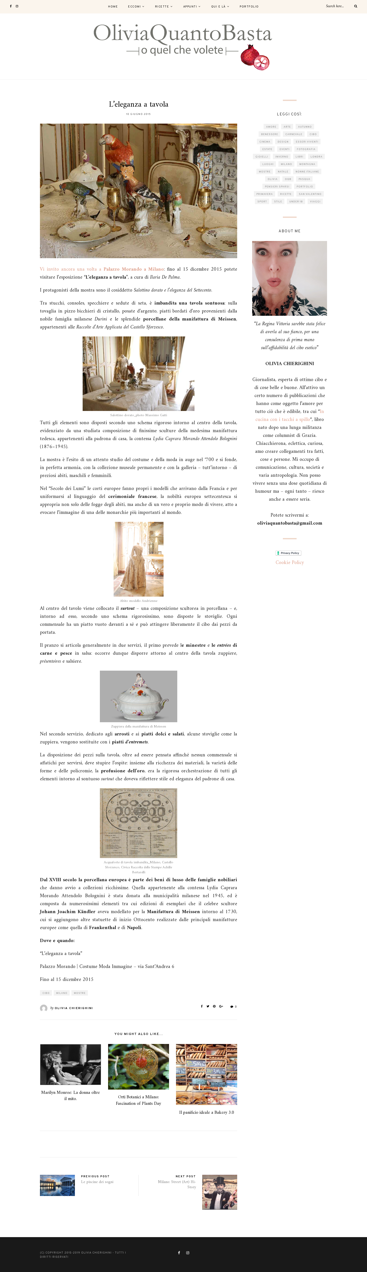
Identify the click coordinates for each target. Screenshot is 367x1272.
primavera (264, 194)
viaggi (315, 201)
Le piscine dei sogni (97, 1182)
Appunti (190, 6)
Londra (317, 157)
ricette (286, 194)
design (283, 142)
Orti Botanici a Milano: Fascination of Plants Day (138, 1100)
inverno (281, 157)
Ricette (162, 6)
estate (267, 149)
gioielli (261, 157)
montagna (307, 164)
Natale (283, 171)
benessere (269, 134)
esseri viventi (307, 142)
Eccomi (134, 6)
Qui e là (218, 6)
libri (299, 157)
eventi (285, 149)
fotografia (306, 149)
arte (287, 127)
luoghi (268, 164)
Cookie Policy (290, 562)
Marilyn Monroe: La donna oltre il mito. (70, 1096)
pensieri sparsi (277, 186)
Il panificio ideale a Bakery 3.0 (206, 1112)
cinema (264, 142)
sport (262, 201)
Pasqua (304, 179)
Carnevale (293, 134)
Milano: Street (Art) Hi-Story (177, 1185)
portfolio (305, 186)
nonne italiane (307, 171)
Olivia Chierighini (74, 1008)
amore (271, 127)
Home (113, 6)
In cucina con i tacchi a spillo (289, 415)
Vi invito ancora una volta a (102, 269)
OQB (288, 179)
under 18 (296, 201)
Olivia (273, 179)
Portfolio (249, 6)
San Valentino (310, 194)
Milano (61, 993)
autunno (305, 127)
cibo (46, 993)
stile (278, 201)
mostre (80, 993)
